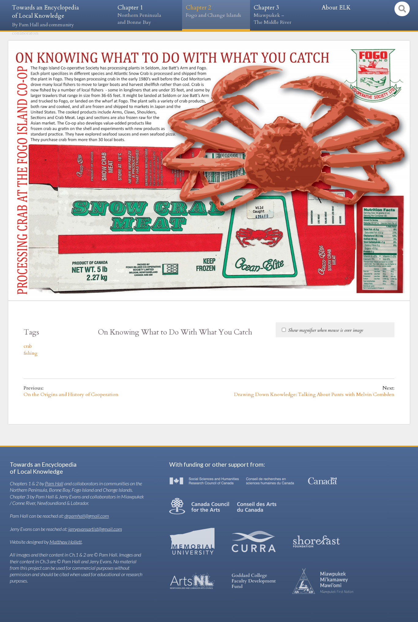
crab (28, 346)
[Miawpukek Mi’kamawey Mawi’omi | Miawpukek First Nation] (322, 581)
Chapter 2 (213, 11)
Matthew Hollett (66, 542)
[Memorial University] (192, 541)
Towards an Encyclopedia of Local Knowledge (45, 20)
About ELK (336, 8)
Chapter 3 (272, 15)
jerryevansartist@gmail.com (95, 529)
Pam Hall (54, 483)
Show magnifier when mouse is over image (325, 330)
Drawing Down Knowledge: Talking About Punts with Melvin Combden (314, 394)
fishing (31, 353)
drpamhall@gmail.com (87, 516)
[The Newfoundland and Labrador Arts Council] (192, 581)
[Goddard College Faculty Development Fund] (254, 581)
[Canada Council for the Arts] (222, 506)
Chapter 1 (139, 15)
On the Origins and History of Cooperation (71, 394)
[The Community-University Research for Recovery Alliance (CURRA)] (254, 541)
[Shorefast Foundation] (316, 541)
